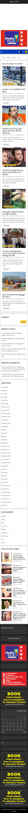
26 (7, 729)
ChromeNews (21, 809)
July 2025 (4, 430)
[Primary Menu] (1, 51)
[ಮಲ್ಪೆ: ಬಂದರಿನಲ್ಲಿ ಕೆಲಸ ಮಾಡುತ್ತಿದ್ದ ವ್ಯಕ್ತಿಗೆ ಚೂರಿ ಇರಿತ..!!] (14, 281)
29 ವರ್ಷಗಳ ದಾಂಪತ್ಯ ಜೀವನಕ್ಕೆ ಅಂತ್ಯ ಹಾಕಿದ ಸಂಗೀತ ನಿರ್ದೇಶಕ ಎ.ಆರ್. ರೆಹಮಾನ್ (12, 172)
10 (24, 719)
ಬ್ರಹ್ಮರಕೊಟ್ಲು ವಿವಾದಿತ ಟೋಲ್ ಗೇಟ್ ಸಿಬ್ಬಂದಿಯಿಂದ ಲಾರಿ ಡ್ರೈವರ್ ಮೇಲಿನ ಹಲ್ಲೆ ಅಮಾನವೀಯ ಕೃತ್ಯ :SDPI (13, 369)
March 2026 (4, 403)
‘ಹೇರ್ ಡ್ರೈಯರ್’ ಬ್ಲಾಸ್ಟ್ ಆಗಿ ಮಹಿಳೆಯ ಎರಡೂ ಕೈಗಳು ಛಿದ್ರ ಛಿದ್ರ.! (12, 213)
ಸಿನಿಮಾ (3, 542)
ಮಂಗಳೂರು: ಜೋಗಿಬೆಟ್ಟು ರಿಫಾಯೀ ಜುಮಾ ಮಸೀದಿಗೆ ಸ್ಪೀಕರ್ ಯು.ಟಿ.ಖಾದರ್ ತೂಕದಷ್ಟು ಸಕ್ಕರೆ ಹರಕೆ (13, 253)
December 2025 (5, 413)
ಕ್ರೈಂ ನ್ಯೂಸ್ (4, 526)
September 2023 (6, 502)
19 (7, 726)
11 (3, 723)
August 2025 (5, 426)
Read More (6, 103)
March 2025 (4, 443)
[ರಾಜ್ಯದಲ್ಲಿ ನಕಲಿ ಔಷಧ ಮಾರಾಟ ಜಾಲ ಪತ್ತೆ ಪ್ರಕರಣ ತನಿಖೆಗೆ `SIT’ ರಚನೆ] (6, 581)
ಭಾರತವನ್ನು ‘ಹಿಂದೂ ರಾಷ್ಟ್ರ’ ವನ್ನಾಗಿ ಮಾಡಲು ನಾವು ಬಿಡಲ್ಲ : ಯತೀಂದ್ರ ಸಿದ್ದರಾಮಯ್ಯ (12, 131)
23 (21, 726)
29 (17, 729)
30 (21, 729)
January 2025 (5, 449)
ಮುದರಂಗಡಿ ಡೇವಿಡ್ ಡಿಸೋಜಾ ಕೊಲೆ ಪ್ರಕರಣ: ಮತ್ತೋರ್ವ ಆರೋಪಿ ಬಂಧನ (19, 557)
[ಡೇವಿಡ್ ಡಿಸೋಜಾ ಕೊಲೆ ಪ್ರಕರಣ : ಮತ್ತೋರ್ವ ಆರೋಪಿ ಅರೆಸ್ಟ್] (6, 604)
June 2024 (4, 472)
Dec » (25, 732)
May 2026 (4, 397)
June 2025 (4, 433)
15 (17, 723)
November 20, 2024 (20, 93)
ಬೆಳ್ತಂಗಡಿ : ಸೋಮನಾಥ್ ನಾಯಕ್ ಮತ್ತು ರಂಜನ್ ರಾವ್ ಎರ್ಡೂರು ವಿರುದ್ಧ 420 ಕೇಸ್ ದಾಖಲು (19, 592)
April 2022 (4, 505)
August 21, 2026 (18, 572)
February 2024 (5, 485)
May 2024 (4, 476)
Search (5, 317)
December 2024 (5, 453)
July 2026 (4, 390)
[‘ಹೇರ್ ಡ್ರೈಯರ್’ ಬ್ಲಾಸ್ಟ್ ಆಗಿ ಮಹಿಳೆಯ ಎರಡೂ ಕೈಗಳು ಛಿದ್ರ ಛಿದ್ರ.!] (14, 198)
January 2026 (5, 410)
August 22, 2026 (18, 561)
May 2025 (4, 436)
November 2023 (6, 495)
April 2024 (4, 479)
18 (3, 726)
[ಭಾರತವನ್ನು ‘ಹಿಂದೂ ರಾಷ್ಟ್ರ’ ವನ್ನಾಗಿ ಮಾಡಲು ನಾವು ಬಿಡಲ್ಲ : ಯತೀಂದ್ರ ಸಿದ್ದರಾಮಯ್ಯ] (14, 115)
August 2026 (5, 387)
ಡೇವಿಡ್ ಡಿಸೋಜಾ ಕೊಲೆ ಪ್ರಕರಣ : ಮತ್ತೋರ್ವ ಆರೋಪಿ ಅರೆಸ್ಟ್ (19, 604)
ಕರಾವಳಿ (5, 84)
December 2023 (5, 492)
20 (10, 726)
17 (24, 723)
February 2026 (5, 407)
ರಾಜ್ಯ (12, 123)
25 (3, 729)
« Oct (2, 732)
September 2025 (6, 423)
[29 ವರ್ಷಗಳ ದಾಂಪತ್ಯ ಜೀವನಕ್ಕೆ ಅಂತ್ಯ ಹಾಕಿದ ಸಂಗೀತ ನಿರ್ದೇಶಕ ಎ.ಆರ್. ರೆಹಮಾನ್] (14, 157)
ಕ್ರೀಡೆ (2, 523)
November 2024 (6, 456)
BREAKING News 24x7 (7, 628)
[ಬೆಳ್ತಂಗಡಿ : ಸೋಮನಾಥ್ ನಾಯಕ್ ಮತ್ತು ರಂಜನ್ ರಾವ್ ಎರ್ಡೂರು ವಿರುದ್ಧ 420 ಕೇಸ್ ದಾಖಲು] (6, 592)
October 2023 (5, 499)
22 (17, 726)
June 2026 (4, 394)
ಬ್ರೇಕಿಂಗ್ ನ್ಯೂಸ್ (11, 84)
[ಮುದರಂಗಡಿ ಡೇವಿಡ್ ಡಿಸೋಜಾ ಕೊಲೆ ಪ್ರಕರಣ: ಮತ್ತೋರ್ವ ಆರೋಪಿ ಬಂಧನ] (6, 557)
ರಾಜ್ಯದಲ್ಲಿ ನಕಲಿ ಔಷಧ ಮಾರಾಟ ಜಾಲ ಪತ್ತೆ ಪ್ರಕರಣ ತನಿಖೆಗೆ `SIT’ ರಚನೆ (19, 580)
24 (24, 726)
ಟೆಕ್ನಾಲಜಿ (3, 529)
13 (10, 723)
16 (21, 723)
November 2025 (6, 417)
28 (14, 729)
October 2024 (5, 459)
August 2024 (5, 466)
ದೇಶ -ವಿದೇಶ (6, 165)
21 (14, 726)
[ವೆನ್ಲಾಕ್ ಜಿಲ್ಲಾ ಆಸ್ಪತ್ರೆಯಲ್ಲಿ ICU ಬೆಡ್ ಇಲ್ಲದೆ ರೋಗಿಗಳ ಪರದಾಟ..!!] (6, 569)
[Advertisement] (14, 17)
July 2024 (4, 469)
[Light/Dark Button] (20, 51)
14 (14, 723)
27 (10, 729)
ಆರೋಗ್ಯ (3, 516)
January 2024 (5, 489)
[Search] (23, 51)
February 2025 (5, 446)
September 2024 (6, 463)
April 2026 (4, 400)
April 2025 (4, 439)
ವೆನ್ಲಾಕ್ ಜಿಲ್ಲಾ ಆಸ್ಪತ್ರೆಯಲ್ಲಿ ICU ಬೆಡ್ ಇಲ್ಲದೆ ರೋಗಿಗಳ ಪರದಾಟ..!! (19, 569)
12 (7, 723)
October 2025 (5, 420)
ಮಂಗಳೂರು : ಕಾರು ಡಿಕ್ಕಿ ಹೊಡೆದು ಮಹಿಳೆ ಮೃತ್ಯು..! (13, 90)
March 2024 (4, 482)
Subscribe (26, 52)
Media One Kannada (8, 93)
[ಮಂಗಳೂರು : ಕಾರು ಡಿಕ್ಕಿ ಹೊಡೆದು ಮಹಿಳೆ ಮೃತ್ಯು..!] (14, 76)
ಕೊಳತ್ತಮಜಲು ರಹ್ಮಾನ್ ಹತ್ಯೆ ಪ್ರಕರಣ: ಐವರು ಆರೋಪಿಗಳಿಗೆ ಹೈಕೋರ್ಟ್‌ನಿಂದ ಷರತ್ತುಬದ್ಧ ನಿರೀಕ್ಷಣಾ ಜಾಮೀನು (19, 616)
